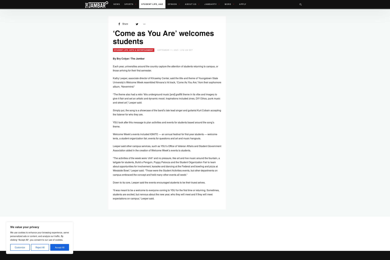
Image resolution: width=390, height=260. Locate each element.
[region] (39, 238)
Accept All (59, 247)
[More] (144, 24)
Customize (20, 247)
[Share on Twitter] (137, 24)
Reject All (39, 247)
